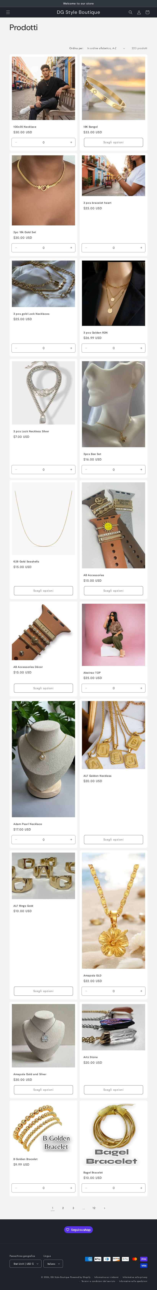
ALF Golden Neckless (97, 775)
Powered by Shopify (80, 1277)
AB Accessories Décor (28, 667)
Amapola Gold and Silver (30, 1074)
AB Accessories (93, 575)
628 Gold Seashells (26, 561)
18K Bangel (90, 126)
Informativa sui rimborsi (106, 1277)
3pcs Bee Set (92, 454)
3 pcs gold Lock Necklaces (31, 313)
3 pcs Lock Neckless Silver (31, 431)
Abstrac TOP (92, 672)
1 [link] (52, 1208)
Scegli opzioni (113, 142)
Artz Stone (90, 1057)
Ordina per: (76, 48)
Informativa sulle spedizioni (133, 1281)
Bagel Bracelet (93, 1172)
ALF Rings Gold (23, 905)
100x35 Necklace (24, 126)
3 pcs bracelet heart (97, 203)
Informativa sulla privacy (135, 1277)
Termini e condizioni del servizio (98, 1281)
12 (93, 1208)
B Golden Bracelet (25, 1159)
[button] (8, 12)
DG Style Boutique (60, 1277)
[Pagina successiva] (104, 1208)
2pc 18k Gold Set (24, 232)
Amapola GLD (92, 975)
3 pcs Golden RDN (95, 332)
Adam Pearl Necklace (27, 824)
